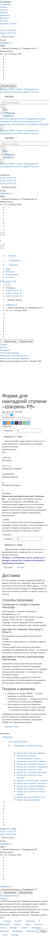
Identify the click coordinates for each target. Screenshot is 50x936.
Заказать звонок (8, 36)
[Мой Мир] (12, 423)
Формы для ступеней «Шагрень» (32, 786)
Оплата (20, 567)
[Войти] (1, 237)
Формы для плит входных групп (31, 797)
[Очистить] (4, 106)
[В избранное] (8, 415)
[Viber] (20, 423)
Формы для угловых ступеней (30, 788)
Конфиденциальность (10, 895)
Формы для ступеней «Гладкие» (31, 761)
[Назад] (8, 284)
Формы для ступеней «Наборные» (32, 766)
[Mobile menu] (2, 160)
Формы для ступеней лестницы (28, 745)
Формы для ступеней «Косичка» (31, 763)
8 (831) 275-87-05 (8, 30)
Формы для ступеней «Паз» (29, 769)
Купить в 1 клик (13, 436)
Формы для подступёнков (28, 799)
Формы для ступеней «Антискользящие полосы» (29, 757)
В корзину (8, 430)
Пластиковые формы (18, 741)
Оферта (3, 898)
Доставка (8, 567)
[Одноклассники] (8, 423)
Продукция (8, 736)
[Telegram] (28, 423)
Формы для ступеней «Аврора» (31, 752)
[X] (16, 423)
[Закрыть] (2, 247)
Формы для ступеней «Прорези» (32, 783)
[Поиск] (2, 234)
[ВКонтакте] (5, 423)
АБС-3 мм (6, 465)
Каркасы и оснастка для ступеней (32, 780)
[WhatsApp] (24, 423)
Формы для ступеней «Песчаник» (32, 772)
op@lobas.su (6, 42)
